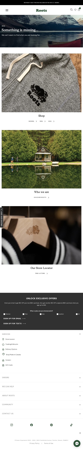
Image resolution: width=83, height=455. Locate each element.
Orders (5, 378)
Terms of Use (48, 443)
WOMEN (31, 121)
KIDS (50, 121)
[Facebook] (31, 426)
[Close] (2, 209)
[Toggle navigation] (7, 10)
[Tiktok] (71, 426)
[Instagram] (11, 426)
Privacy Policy (34, 443)
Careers (8, 360)
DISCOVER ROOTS (40, 197)
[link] (71, 10)
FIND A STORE (40, 273)
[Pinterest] (51, 426)
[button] (41, 10)
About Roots (8, 396)
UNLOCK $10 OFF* (2, 218)
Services (6, 334)
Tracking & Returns (12, 344)
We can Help (8, 387)
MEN (41, 121)
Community (7, 405)
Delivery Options (11, 349)
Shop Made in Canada (13, 355)
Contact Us (7, 414)
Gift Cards (9, 365)
